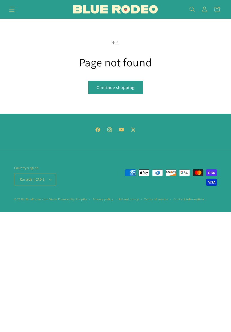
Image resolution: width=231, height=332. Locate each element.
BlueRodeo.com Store (41, 199)
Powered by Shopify (72, 199)
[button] (12, 9)
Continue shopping (116, 87)
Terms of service (156, 199)
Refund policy (129, 199)
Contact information (189, 199)
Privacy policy (102, 199)
